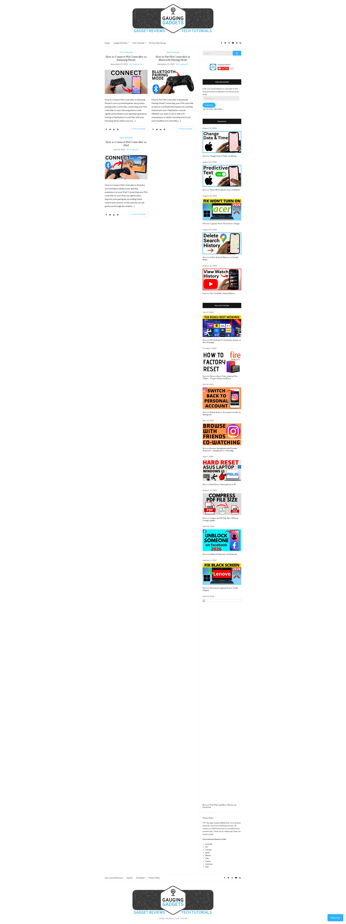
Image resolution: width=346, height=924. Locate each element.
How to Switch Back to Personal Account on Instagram (222, 413)
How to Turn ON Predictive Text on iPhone (221, 190)
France (208, 861)
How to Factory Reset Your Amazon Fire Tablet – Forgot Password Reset (220, 377)
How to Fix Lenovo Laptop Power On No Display (220, 589)
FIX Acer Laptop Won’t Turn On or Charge (221, 223)
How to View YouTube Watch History (219, 293)
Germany (209, 864)
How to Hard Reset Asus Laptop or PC (219, 484)
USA (207, 867)
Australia (208, 844)
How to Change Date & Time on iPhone (220, 156)
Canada (208, 850)
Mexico (208, 855)
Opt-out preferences (114, 878)
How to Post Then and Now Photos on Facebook (219, 806)
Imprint (129, 878)
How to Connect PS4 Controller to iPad (126, 143)
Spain (207, 852)
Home (107, 43)
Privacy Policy (208, 818)
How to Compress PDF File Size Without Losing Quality (220, 519)
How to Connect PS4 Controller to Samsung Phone (126, 58)
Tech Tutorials (138, 43)
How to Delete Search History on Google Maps (221, 258)
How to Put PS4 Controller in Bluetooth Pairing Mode (173, 58)
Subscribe (209, 105)
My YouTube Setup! (157, 43)
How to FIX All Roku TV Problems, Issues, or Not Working (222, 341)
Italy (207, 858)
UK (206, 847)
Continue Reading (138, 129)
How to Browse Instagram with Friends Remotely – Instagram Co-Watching (220, 449)
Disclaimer (140, 878)
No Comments (135, 64)
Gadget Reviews (120, 43)
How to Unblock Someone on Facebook (220, 554)
